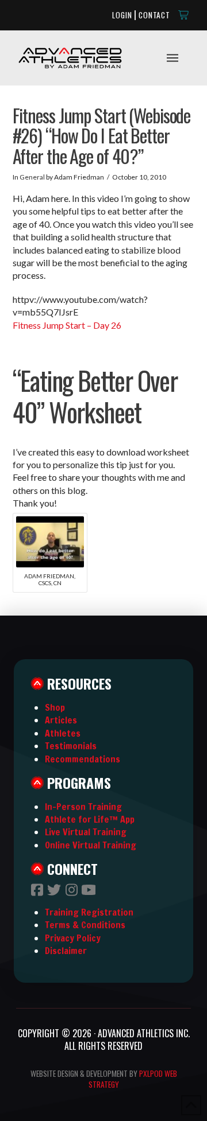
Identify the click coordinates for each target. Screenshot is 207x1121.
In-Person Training (83, 806)
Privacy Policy (73, 938)
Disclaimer (66, 950)
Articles (61, 720)
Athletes (62, 733)
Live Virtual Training (85, 832)
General (32, 177)
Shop (55, 707)
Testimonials (71, 745)
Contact (154, 15)
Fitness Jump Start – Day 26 (67, 325)
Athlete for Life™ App (90, 819)
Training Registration (89, 912)
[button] (184, 15)
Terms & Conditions (85, 924)
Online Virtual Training (90, 845)
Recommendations (82, 759)
